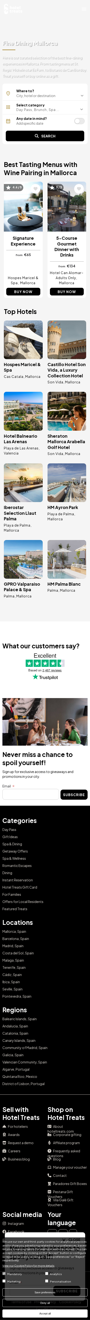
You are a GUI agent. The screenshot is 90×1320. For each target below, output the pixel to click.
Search (48, 136)
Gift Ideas (10, 837)
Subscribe (74, 794)
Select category (30, 105)
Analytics (56, 1274)
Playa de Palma (17, 525)
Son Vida (55, 382)
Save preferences (45, 1292)
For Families (11, 894)
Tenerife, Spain (14, 967)
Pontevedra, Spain (16, 996)
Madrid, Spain (13, 946)
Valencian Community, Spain (24, 1062)
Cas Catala (14, 376)
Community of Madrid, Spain (25, 1047)
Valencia (11, 453)
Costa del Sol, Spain (18, 953)
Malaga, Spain (13, 960)
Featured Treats (14, 909)
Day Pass (9, 829)
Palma (9, 596)
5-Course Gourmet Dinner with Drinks (66, 246)
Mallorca (28, 283)
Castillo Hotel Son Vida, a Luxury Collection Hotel (67, 370)
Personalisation (60, 1281)
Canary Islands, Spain (19, 1040)
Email (6, 786)
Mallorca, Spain (14, 931)
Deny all (45, 1303)
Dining (7, 873)
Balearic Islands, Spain (19, 1019)
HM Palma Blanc (64, 584)
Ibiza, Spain (11, 982)
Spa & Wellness (14, 858)
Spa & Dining (12, 844)
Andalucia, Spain (15, 1026)
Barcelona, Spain (15, 938)
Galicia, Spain (13, 1055)
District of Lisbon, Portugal (23, 1083)
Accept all (45, 1313)
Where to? (25, 91)
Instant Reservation (17, 880)
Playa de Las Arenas (21, 448)
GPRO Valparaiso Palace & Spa (22, 586)
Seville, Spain (12, 989)
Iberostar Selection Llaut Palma (20, 512)
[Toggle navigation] (84, 9)
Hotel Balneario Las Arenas (20, 438)
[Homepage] (13, 8)
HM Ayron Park (63, 507)
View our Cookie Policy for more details (28, 1265)
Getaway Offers (15, 851)
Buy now (23, 291)
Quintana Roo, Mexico (19, 1076)
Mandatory (14, 1274)
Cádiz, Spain (12, 974)
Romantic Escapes (17, 865)
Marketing (14, 1281)
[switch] (79, 121)
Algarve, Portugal (16, 1069)
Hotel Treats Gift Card (19, 887)
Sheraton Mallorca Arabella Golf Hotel (66, 441)
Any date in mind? (31, 118)
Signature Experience (23, 240)
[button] (45, 109)
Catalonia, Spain (15, 1033)
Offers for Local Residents (22, 901)
